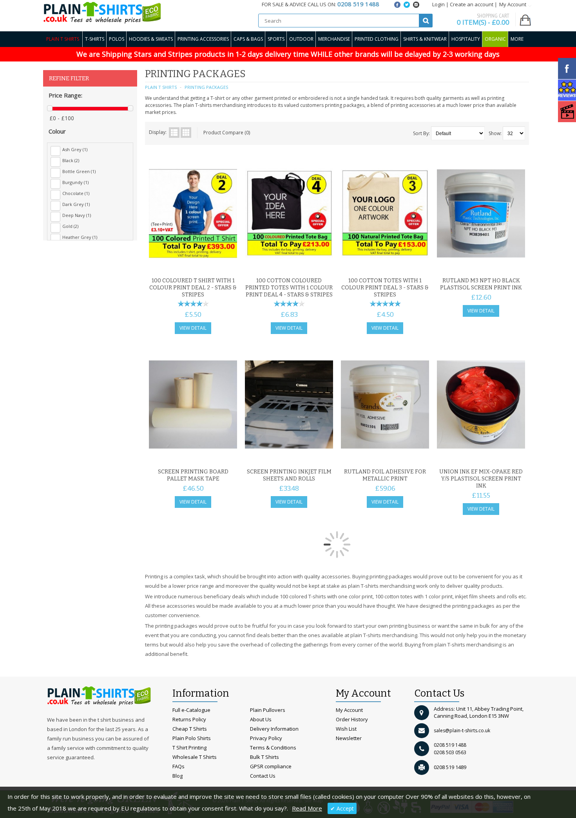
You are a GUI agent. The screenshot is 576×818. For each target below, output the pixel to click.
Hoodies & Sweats (151, 39)
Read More (307, 808)
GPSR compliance (271, 766)
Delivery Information (274, 728)
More (517, 39)
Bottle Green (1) (79, 171)
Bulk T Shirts (264, 756)
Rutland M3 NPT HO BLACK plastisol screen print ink (481, 284)
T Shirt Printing (189, 747)
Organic (495, 39)
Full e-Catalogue (191, 709)
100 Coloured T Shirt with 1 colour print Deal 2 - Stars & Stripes (193, 287)
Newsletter (349, 738)
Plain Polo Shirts (191, 738)
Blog (177, 775)
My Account (349, 709)
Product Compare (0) (226, 132)
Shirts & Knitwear (425, 39)
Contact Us (262, 775)
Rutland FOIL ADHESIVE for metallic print (385, 475)
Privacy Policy (266, 738)
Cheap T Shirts (189, 728)
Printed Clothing (376, 39)
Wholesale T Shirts (194, 756)
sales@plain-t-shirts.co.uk (462, 730)
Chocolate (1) (75, 193)
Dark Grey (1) (76, 204)
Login (438, 4)
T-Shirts (94, 39)
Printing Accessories (203, 39)
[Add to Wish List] (215, 264)
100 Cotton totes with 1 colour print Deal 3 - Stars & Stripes (385, 287)
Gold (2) (70, 226)
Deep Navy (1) (76, 215)
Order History (352, 719)
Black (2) (70, 160)
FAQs (178, 766)
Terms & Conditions (273, 747)
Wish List (346, 728)
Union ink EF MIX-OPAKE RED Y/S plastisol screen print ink (481, 478)
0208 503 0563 (450, 752)
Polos (116, 39)
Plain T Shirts (62, 39)
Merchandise (334, 39)
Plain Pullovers (267, 709)
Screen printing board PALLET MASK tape (193, 475)
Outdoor (301, 39)
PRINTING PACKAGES (206, 87)
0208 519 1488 (450, 745)
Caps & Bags (248, 39)
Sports (276, 39)
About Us (261, 719)
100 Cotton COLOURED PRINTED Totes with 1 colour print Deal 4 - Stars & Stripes (289, 287)
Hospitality (465, 39)
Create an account (471, 4)
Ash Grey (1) (74, 149)
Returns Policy (189, 719)
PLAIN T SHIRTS (161, 87)
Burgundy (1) (75, 182)
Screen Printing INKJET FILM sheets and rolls (289, 475)
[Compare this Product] (228, 264)
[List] (174, 132)
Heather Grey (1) (79, 237)
